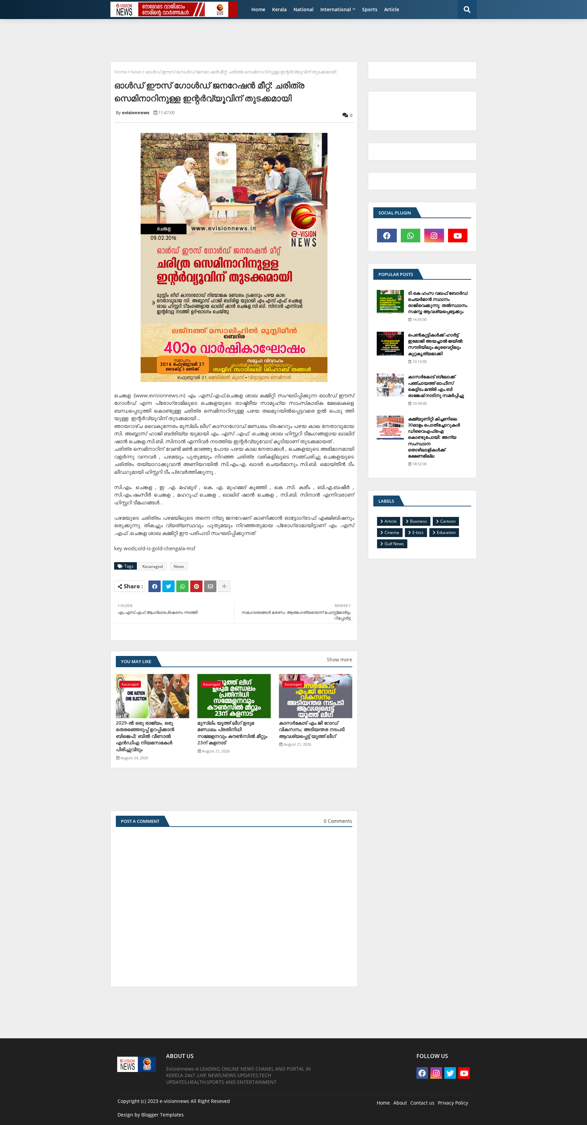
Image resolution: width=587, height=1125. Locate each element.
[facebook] (387, 235)
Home (258, 9)
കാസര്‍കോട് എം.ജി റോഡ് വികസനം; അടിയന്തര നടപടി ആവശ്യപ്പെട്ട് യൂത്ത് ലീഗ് (311, 729)
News (136, 72)
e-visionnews (174, 1101)
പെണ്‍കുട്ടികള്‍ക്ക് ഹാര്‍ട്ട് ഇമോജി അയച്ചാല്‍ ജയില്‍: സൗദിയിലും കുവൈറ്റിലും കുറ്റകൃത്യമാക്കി (435, 344)
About (400, 1103)
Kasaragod (152, 566)
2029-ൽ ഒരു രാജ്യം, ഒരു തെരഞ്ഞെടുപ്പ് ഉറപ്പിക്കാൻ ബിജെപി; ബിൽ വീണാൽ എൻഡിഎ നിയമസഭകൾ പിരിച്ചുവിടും (145, 736)
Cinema (392, 532)
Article (391, 9)
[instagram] (434, 235)
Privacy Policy (453, 1103)
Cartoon (448, 521)
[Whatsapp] (182, 586)
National (304, 9)
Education (446, 532)
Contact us (422, 1103)
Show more (339, 659)
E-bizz (418, 532)
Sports (369, 9)
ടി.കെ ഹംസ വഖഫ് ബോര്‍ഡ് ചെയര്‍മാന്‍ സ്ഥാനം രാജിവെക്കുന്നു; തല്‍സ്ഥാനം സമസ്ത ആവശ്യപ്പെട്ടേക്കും (438, 302)
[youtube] (458, 235)
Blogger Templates (162, 1114)
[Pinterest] (196, 586)
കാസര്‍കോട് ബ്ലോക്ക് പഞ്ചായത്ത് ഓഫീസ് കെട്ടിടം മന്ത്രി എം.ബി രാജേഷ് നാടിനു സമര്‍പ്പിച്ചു (436, 386)
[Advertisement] (271, 39)
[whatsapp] (411, 235)
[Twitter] (168, 586)
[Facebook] (154, 586)
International (335, 9)
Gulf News (394, 544)
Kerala (279, 9)
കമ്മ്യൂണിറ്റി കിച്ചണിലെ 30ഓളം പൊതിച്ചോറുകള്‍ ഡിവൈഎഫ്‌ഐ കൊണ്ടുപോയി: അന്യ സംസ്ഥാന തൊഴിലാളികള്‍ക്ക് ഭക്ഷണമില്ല (434, 437)
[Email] (210, 586)
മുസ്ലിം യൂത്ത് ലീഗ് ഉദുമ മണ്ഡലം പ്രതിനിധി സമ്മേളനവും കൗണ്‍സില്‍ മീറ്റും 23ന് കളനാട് (232, 733)
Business (418, 521)
